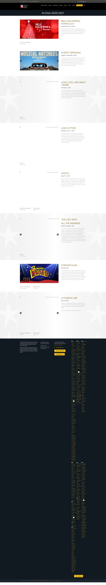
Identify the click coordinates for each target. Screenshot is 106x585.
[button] (84, 5)
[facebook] (54, 347)
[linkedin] (60, 347)
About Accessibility (45, 580)
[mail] (62, 347)
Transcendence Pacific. (57, 580)
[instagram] (56, 347)
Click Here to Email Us (58, 344)
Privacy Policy (40, 580)
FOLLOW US (79, 576)
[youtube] (58, 347)
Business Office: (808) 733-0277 (34, 1)
